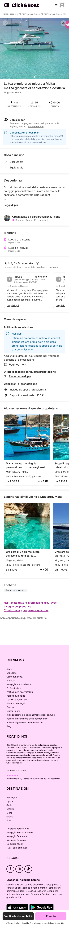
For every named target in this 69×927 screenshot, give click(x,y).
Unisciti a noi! (13, 711)
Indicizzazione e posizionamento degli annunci (30, 714)
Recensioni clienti (16, 770)
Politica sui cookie (15, 695)
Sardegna (11, 797)
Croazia (10, 808)
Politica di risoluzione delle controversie (26, 718)
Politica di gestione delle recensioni (24, 722)
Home (5, 14)
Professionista (13, 688)
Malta (9, 812)
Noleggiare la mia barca (18, 684)
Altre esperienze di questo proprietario (23, 617)
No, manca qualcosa (35, 610)
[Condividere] (63, 23)
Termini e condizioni (16, 699)
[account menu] (62, 5)
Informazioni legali (15, 703)
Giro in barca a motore (30, 14)
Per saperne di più (20, 376)
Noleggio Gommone (16, 840)
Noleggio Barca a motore (19, 832)
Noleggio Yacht (14, 843)
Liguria (9, 801)
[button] (34, 77)
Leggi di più (11, 205)
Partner (10, 707)
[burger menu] (56, 5)
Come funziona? (14, 676)
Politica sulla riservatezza (19, 692)
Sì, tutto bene (12, 610)
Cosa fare (14, 14)
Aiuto (9, 669)
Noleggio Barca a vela (18, 828)
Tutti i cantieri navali (16, 847)
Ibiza (9, 820)
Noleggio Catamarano (17, 836)
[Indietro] (5, 22)
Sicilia (9, 805)
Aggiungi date (17, 364)
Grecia (9, 816)
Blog (8, 726)
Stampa (10, 680)
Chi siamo (11, 672)
